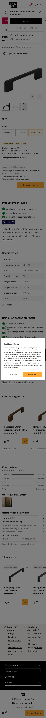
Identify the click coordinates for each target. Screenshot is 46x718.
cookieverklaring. (13, 367)
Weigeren (13, 374)
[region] (23, 359)
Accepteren (32, 374)
